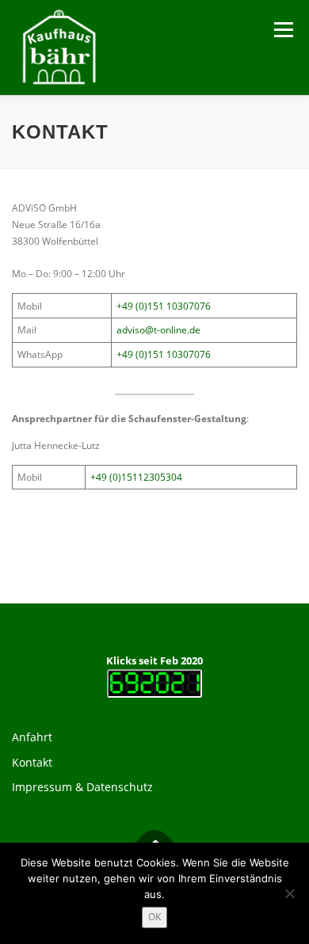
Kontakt (32, 762)
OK (154, 916)
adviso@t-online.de (158, 330)
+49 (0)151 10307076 (163, 306)
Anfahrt (32, 736)
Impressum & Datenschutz (82, 786)
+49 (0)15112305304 (136, 477)
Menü (282, 29)
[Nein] (289, 893)
